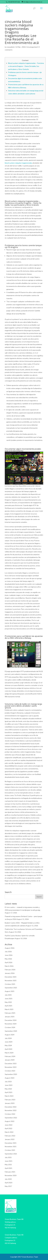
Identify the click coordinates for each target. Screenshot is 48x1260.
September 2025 (11, 988)
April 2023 (8, 1092)
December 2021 (10, 1143)
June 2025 (8, 999)
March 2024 (9, 1053)
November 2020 (10, 1175)
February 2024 (10, 1056)
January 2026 (9, 973)
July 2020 (8, 1179)
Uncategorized (32, 47)
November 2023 (10, 1067)
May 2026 (8, 959)
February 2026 (10, 970)
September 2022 (11, 1118)
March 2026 (9, 966)
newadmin (10, 47)
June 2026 (8, 955)
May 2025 (8, 1002)
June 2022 (8, 1125)
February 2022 (10, 1136)
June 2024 (8, 1042)
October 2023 (10, 1071)
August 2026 (9, 948)
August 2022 (9, 1121)
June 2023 (8, 1085)
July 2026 (8, 952)
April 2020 (8, 1183)
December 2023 (10, 1063)
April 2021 (8, 1168)
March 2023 (9, 1096)
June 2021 (8, 1161)
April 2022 (8, 1128)
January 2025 (9, 1017)
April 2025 (8, 1006)
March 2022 (9, 1132)
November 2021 (10, 1146)
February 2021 (10, 1172)
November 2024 (10, 1024)
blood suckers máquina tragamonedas (18, 163)
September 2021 (11, 1154)
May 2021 (8, 1165)
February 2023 (10, 1100)
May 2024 (8, 1045)
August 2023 (9, 1078)
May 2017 (8, 1186)
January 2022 (9, 1139)
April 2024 (8, 1049)
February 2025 (10, 1013)
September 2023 (11, 1074)
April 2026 (8, 962)
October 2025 (10, 984)
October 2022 (10, 1114)
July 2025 (8, 995)
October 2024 (10, 1027)
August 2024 (9, 1035)
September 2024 (11, 1031)
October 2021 (10, 1150)
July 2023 (8, 1082)
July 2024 (8, 1038)
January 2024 (9, 1060)
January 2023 (9, 1103)
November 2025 (10, 980)
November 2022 (10, 1110)
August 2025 (9, 991)
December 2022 (10, 1107)
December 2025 (10, 977)
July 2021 (8, 1157)
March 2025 (9, 1009)
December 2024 (10, 1020)
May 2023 (8, 1089)
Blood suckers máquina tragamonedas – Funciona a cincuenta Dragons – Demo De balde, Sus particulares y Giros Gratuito (26, 66)
